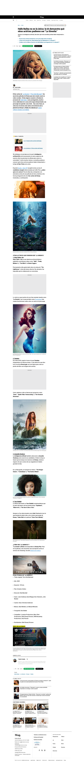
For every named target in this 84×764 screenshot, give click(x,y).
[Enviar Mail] (13, 87)
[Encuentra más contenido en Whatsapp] (19, 46)
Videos (62, 736)
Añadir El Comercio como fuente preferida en (55, 25)
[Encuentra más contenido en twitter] (17, 46)
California (31, 20)
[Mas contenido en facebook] (39, 750)
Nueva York (39, 20)
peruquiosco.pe (59, 760)
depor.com (39, 760)
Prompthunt (38, 299)
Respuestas (55, 736)
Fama (54, 743)
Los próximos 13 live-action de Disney (33, 148)
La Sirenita (22, 674)
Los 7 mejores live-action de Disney (32, 140)
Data (62, 740)
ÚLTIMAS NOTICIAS (58, 52)
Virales (54, 747)
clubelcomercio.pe (25, 760)
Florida (27, 20)
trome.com (44, 760)
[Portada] (18, 737)
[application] (29, 636)
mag (65, 760)
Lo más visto (17, 678)
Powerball (48, 20)
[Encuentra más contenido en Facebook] (14, 46)
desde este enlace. (35, 550)
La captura (61, 20)
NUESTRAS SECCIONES (57, 734)
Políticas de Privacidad (38, 737)
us (53, 740)
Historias (55, 750)
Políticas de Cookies (38, 739)
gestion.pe (33, 760)
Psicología (44, 20)
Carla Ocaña (17, 87)
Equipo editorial (18, 738)
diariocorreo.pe (51, 760)
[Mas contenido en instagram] (44, 750)
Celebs (31, 674)
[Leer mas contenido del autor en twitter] (27, 659)
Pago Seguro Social (54, 20)
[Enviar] (13, 20)
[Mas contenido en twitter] (42, 750)
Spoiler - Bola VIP (22, 168)
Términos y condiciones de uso (40, 734)
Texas (35, 20)
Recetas (63, 747)
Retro (62, 743)
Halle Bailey (16, 674)
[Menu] (14, 17)
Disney (27, 674)
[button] (16, 643)
